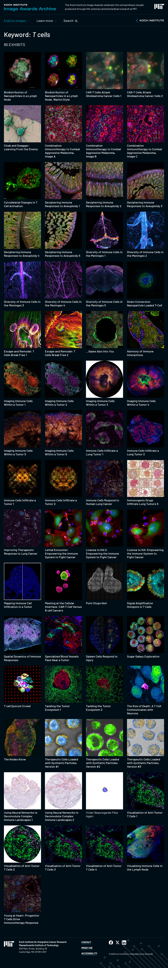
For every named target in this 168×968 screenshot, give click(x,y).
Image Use (87, 947)
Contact (86, 942)
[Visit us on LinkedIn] (124, 942)
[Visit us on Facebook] (111, 942)
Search (68, 21)
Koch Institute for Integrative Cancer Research (43, 942)
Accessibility (89, 953)
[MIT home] (159, 6)
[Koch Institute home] (150, 21)
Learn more (45, 21)
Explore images (15, 21)
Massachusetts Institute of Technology (39, 945)
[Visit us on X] (117, 942)
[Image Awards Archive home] (30, 7)
